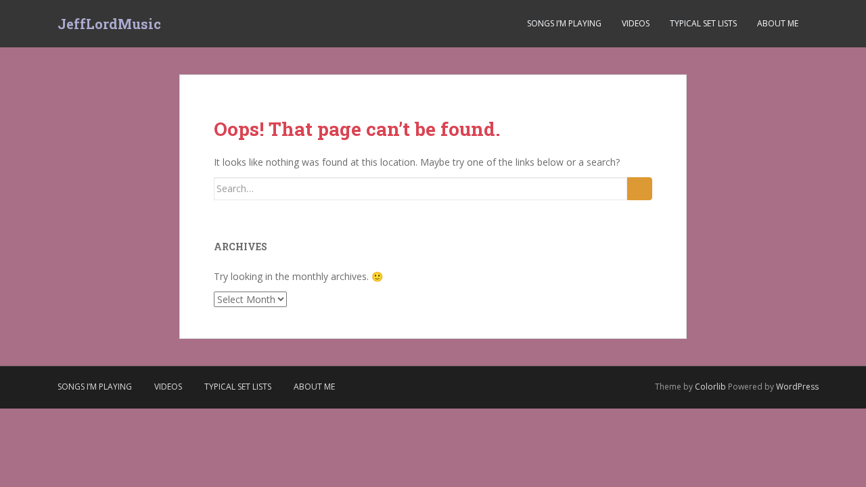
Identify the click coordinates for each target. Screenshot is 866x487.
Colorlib (710, 386)
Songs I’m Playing (564, 23)
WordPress (797, 386)
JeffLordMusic (109, 23)
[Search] (639, 188)
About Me (777, 23)
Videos (636, 23)
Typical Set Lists (703, 23)
